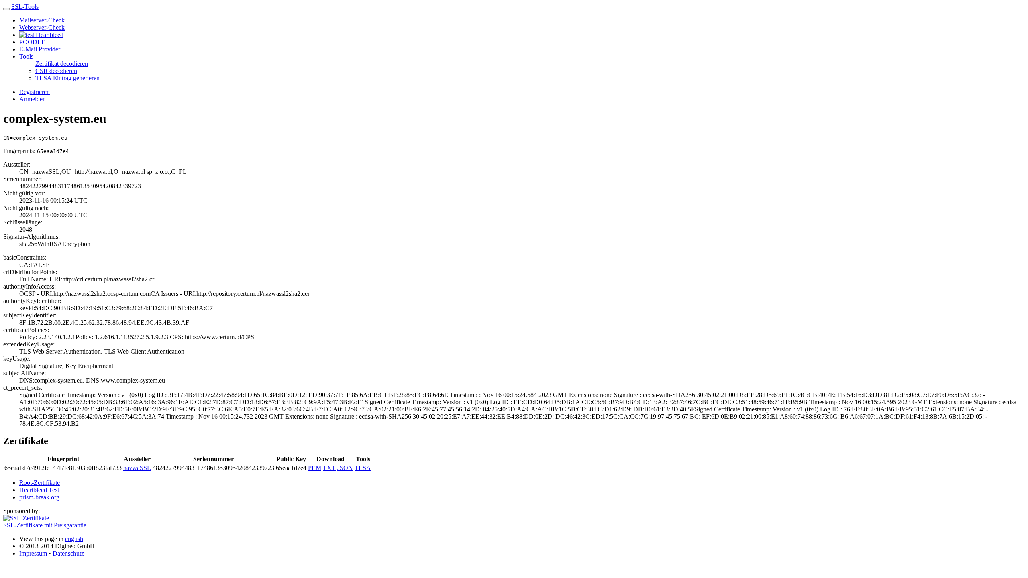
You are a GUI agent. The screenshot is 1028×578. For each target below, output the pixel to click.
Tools (26, 56)
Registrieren (34, 91)
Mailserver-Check (42, 20)
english (74, 538)
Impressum (33, 553)
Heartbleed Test (39, 489)
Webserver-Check (42, 27)
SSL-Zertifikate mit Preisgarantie (44, 525)
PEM (314, 467)
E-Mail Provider (39, 49)
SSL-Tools (25, 6)
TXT (329, 467)
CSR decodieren (56, 70)
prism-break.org (39, 497)
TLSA (363, 467)
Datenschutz (68, 553)
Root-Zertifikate (39, 482)
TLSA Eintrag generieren (67, 78)
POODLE (32, 42)
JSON (345, 467)
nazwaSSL (137, 467)
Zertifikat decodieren (61, 63)
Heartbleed (48, 34)
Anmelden (32, 99)
